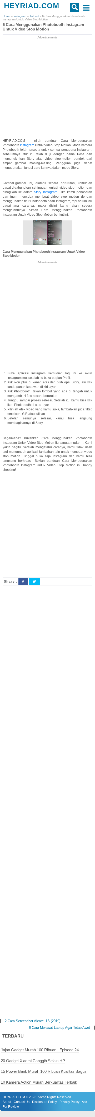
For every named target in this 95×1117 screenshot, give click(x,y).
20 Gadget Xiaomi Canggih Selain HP (33, 1060)
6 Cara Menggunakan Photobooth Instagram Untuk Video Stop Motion (43, 27)
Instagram (27, 145)
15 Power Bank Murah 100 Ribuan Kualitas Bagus (44, 1071)
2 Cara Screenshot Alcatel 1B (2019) (32, 1021)
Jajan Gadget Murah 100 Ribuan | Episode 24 (40, 1050)
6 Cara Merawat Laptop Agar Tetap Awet (59, 1028)
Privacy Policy (69, 1102)
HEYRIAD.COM (31, 6)
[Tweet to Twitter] (34, 581)
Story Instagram (45, 192)
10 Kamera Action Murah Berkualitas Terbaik (39, 1082)
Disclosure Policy (44, 1102)
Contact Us (21, 1102)
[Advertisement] (47, 87)
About (7, 1102)
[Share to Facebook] (23, 581)
